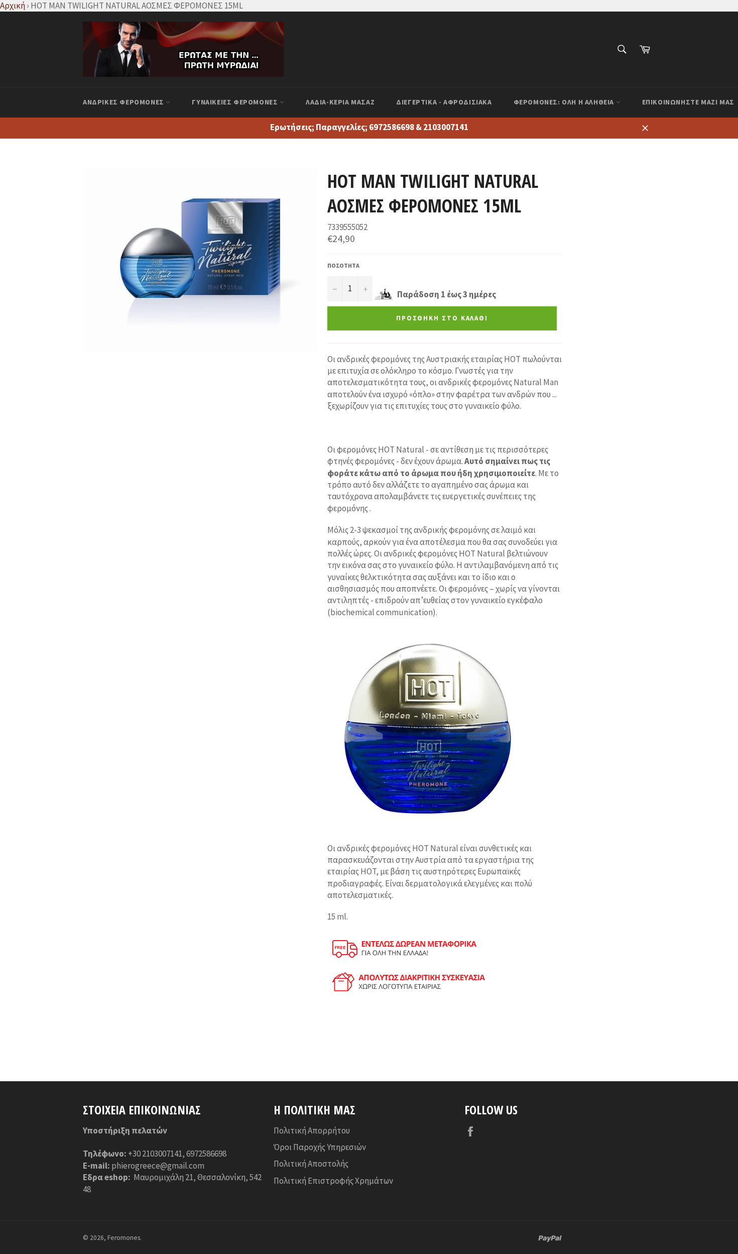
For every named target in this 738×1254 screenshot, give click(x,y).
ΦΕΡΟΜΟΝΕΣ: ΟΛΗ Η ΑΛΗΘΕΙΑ (565, 101)
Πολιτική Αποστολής (311, 1163)
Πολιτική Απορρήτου (312, 1130)
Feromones (123, 1237)
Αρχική (12, 5)
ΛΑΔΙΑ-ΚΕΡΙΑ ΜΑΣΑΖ (340, 101)
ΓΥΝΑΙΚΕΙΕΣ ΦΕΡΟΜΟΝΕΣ (236, 101)
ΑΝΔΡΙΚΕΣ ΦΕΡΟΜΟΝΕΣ (124, 101)
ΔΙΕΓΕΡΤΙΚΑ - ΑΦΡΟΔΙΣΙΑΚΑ (443, 101)
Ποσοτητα (343, 265)
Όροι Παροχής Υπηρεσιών (320, 1147)
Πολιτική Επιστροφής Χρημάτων (333, 1180)
